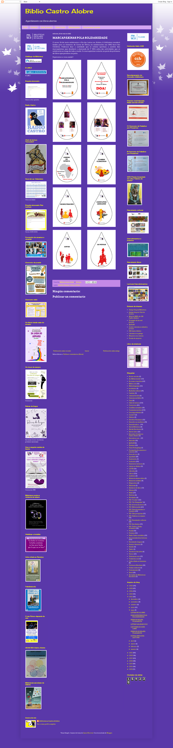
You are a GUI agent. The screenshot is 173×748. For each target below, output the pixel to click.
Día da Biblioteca (134, 427)
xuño (133, 607)
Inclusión (132, 461)
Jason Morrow (88, 733)
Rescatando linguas (135, 542)
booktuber (132, 388)
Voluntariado (133, 570)
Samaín (131, 547)
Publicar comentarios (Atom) (73, 354)
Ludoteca (132, 476)
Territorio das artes (135, 551)
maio (133, 610)
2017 (131, 664)
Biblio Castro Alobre (59, 11)
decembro (134, 599)
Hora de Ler (133, 454)
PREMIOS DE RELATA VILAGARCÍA (138, 632)
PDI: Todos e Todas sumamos (135, 527)
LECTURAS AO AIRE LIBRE (138, 627)
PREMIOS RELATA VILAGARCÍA (137, 620)
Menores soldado (135, 481)
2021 (131, 653)
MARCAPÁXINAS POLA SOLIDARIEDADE (139, 616)
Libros (131, 473)
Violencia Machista (135, 565)
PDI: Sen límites (134, 524)
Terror (131, 554)
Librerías (132, 471)
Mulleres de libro (135, 488)
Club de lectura (46, 27)
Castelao (132, 393)
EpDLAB (132, 324)
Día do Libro (133, 432)
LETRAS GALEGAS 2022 (139, 624)
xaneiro (134, 649)
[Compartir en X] (91, 282)
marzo (133, 644)
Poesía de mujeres (135, 338)
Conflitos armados (135, 408)
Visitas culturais (134, 568)
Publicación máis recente (62, 351)
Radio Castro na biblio (136, 535)
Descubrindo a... (134, 424)
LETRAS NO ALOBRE (138, 612)
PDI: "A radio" (133, 500)
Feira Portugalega (135, 448)
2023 (131, 594)
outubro (134, 604)
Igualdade (132, 456)
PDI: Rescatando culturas (137, 520)
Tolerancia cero (134, 556)
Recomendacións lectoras (138, 538)
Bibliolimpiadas (74, 27)
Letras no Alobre (75, 285)
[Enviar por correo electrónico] (86, 282)
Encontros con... (134, 438)
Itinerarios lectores (136, 464)
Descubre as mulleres (136, 422)
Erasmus (132, 445)
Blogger (109, 733)
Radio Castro (60, 27)
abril (132, 641)
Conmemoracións (135, 410)
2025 (131, 588)
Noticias (132, 495)
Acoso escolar (134, 376)
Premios (132, 533)
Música (131, 490)
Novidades (132, 497)
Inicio (25, 27)
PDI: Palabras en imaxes (137, 516)
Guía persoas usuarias (91, 27)
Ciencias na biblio (135, 398)
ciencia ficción (134, 395)
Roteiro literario (134, 544)
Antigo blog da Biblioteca (137, 310)
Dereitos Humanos (64, 285)
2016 (131, 666)
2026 (131, 586)
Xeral (131, 572)
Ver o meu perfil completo (46, 724)
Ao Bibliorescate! (135, 379)
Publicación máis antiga (111, 351)
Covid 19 (132, 415)
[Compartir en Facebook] (93, 282)
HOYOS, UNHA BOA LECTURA (137, 636)
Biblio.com (133, 383)
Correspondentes (135, 412)
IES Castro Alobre (135, 331)
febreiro (134, 646)
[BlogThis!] (89, 282)
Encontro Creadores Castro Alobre (136, 435)
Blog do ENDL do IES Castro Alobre (136, 317)
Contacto (34, 27)
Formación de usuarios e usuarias (137, 451)
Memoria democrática (137, 478)
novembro (135, 602)
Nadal (131, 493)
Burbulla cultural (135, 391)
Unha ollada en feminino (137, 561)
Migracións (133, 483)
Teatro (131, 549)
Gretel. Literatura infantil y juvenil (138, 327)
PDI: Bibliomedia (134, 507)
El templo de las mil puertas (135, 321)
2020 (131, 655)
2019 (131, 658)
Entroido (132, 440)
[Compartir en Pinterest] (95, 282)
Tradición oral (134, 559)
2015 (131, 669)
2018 (131, 661)
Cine (130, 400)
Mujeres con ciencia (136, 336)
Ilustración (133, 459)
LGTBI (131, 469)
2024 (131, 591)
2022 (131, 597)
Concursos (133, 405)
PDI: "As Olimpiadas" (136, 502)
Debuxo (131, 417)
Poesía (131, 531)
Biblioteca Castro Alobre (49, 721)
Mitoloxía (132, 485)
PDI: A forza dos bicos (136, 505)
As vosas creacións (135, 381)
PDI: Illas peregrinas (136, 513)
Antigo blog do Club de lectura (137, 313)
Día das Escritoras (135, 429)
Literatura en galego (136, 333)
